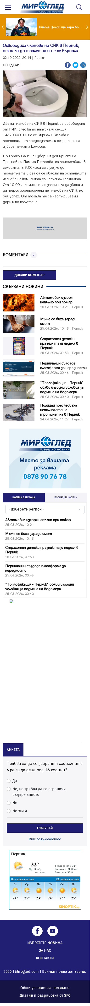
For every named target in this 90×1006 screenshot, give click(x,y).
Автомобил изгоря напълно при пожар (56, 300)
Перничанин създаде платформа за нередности (63, 365)
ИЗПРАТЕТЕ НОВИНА (44, 943)
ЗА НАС (45, 950)
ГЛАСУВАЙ (45, 828)
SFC (67, 995)
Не (14, 802)
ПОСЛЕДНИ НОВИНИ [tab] (65, 497)
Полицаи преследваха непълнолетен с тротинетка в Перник (60, 410)
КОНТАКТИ (45, 958)
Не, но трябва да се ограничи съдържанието (39, 792)
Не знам (19, 811)
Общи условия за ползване (44, 987)
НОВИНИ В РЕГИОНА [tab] (23, 497)
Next (87, 27)
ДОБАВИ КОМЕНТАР (29, 275)
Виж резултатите (45, 839)
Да (14, 780)
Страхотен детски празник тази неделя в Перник (59, 343)
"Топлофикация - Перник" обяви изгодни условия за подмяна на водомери (62, 387)
